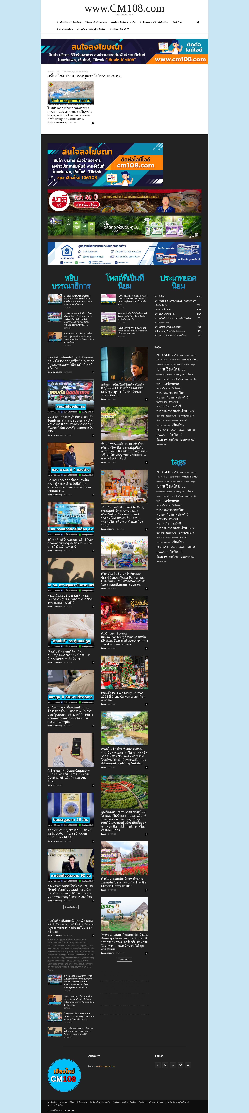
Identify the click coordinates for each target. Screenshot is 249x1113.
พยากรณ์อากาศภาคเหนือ (167, 402)
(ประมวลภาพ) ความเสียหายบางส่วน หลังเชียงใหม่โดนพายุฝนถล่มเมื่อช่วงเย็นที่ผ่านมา (133, 331)
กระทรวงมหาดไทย (162, 364)
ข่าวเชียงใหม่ (168, 369)
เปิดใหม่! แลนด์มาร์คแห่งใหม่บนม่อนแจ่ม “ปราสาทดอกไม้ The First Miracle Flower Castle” (124, 882)
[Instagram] (165, 1065)
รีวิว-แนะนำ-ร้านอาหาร (96, 22)
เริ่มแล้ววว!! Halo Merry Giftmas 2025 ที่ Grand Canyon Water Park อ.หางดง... (123, 696)
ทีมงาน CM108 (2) (107, 529)
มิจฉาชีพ (160, 420)
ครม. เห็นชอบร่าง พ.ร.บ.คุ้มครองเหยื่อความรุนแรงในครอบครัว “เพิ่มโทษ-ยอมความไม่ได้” (70, 599)
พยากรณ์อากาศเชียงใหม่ (171, 410)
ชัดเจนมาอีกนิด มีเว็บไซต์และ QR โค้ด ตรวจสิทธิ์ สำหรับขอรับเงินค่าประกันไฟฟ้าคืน (132, 316)
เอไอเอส (190, 429)
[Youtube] (188, 1065)
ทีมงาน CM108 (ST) (55, 372)
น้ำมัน (158, 379)
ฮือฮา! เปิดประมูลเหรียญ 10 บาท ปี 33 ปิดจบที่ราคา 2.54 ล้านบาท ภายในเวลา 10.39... (70, 833)
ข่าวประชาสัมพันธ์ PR (119, 29)
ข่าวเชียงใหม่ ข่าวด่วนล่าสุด (68, 22)
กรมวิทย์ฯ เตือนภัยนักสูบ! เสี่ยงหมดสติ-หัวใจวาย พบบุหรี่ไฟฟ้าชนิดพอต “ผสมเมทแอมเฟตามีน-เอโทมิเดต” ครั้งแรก (71, 363)
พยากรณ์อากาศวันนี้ (168, 406)
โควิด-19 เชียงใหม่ (167, 439)
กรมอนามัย (174, 359)
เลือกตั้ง (181, 430)
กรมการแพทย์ (190, 355)
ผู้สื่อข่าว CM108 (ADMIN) (57, 123)
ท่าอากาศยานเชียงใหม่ (164, 375)
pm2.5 (175, 355)
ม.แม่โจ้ (191, 411)
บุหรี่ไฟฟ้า (166, 379)
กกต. (181, 355)
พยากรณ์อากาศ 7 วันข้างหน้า (169, 388)
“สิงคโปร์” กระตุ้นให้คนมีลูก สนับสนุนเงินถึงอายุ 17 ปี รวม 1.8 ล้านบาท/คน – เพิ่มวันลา (69, 655)
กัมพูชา (193, 364)
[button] (198, 22)
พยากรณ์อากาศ (167, 383)
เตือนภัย (174, 430)
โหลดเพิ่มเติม (70, 907)
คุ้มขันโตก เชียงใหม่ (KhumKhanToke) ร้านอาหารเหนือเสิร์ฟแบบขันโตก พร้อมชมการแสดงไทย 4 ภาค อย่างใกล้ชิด (124, 639)
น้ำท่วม (190, 374)
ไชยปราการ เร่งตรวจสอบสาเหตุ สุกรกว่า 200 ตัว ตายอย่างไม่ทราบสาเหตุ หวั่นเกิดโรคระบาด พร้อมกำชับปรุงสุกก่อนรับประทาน (70, 113)
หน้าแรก (51, 71)
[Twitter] (180, 1065)
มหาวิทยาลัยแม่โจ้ (186, 415)
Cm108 (166, 355)
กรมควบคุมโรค (161, 360)
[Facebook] (158, 1065)
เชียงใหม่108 (162, 430)
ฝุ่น (195, 379)
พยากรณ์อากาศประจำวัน (173, 397)
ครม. (184, 370)
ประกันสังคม (177, 379)
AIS (158, 354)
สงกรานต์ (183, 420)
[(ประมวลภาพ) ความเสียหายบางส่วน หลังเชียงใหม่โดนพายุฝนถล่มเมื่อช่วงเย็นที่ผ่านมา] (108, 331)
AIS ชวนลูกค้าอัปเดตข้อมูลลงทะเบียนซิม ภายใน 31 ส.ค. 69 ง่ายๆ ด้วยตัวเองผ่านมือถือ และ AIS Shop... (69, 776)
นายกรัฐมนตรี (179, 374)
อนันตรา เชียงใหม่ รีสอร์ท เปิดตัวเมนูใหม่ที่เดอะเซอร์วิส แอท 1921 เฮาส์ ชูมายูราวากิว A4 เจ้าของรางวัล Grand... (123, 390)
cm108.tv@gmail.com (105, 1066)
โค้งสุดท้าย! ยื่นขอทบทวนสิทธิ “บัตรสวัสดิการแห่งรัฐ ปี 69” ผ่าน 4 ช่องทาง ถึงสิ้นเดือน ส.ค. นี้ (71, 543)
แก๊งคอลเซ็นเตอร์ (162, 435)
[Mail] (173, 1065)
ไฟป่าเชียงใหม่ (161, 445)
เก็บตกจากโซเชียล (64, 29)
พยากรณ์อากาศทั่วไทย (170, 392)
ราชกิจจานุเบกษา (172, 420)
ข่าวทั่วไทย (177, 22)
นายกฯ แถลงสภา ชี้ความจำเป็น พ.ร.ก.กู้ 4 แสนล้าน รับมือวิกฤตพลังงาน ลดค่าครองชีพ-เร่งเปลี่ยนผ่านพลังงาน (69, 485)
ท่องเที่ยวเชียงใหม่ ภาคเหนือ (123, 22)
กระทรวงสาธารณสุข (180, 364)
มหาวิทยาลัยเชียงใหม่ (166, 415)
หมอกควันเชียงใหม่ (163, 425)
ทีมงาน (50, 785)
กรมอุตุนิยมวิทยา (190, 359)
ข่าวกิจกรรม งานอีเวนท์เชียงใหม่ (153, 22)
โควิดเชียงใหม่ (187, 439)
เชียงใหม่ (178, 424)
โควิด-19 (176, 434)
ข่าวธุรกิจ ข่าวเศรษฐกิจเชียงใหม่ (91, 29)
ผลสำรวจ (188, 379)
